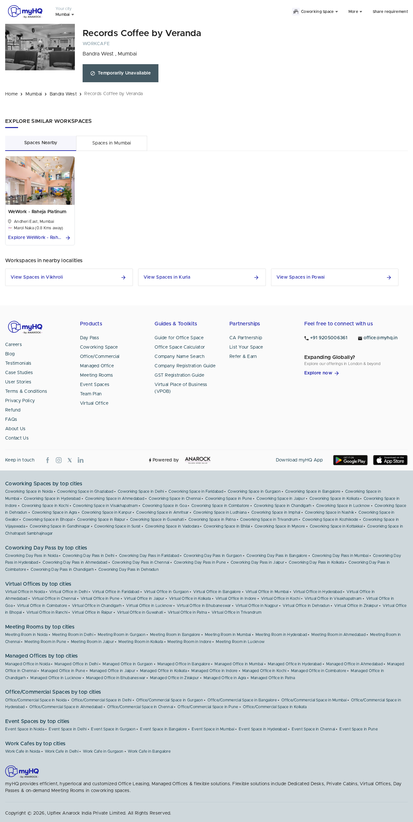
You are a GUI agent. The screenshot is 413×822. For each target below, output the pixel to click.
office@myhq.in (381, 338)
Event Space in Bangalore (163, 729)
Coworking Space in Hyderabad (52, 498)
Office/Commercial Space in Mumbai (314, 700)
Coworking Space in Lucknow (343, 506)
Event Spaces (95, 384)
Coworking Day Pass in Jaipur (257, 562)
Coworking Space (99, 347)
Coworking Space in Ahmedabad (114, 498)
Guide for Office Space (179, 338)
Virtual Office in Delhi (68, 592)
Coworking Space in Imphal (275, 512)
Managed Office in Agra (225, 678)
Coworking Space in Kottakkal (336, 526)
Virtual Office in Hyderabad (317, 592)
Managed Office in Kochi (264, 671)
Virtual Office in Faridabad (115, 592)
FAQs (11, 419)
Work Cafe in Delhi (61, 751)
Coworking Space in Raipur (101, 519)
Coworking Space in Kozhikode (330, 519)
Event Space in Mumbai (213, 729)
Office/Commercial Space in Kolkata (275, 707)
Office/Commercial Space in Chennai (140, 707)
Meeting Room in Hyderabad (281, 635)
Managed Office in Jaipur (112, 671)
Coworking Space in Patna (212, 519)
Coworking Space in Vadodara (172, 526)
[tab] (40, 143)
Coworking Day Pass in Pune (200, 562)
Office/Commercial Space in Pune (207, 707)
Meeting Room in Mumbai (228, 635)
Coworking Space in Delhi (141, 491)
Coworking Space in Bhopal (48, 519)
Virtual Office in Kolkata (190, 598)
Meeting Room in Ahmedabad (338, 635)
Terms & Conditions (26, 391)
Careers (13, 344)
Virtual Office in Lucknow (149, 606)
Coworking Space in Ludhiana (220, 512)
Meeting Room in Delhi (72, 635)
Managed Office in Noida (27, 664)
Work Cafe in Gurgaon (103, 751)
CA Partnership (245, 338)
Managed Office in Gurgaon (128, 664)
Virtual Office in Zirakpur (356, 606)
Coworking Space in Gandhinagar (60, 526)
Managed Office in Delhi (76, 664)
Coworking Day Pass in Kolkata (316, 562)
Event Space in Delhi (67, 729)
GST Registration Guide (179, 375)
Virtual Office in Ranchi (46, 612)
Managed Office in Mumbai (239, 664)
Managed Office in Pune (63, 671)
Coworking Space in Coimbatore (220, 506)
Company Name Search (180, 356)
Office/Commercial (100, 356)
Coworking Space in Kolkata (334, 498)
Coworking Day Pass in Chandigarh (62, 569)
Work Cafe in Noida (22, 751)
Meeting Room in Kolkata (140, 642)
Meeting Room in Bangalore (175, 635)
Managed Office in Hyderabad (295, 664)
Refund (13, 410)
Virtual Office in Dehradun (306, 606)
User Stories (18, 382)
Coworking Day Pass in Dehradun (128, 569)
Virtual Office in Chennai (54, 598)
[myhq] (25, 11)
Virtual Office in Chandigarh (97, 606)
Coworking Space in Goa (164, 506)
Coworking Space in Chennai (175, 498)
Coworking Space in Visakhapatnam (105, 506)
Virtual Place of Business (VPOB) (181, 388)
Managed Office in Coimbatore (318, 671)
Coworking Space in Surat (117, 526)
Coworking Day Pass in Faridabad (149, 556)
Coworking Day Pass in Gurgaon (213, 556)
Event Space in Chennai (313, 729)
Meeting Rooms (96, 375)
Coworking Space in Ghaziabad (85, 491)
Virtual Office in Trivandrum (236, 612)
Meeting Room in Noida (26, 635)
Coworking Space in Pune (228, 498)
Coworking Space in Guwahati (157, 519)
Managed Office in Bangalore (183, 664)
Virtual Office (94, 403)
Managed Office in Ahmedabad (354, 664)
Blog (10, 354)
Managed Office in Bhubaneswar (116, 678)
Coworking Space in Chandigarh (283, 506)
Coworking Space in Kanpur (107, 512)
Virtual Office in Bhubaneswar (204, 606)
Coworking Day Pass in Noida (31, 556)
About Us (15, 429)
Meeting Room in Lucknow (240, 642)
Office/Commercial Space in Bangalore (242, 700)
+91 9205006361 (329, 338)
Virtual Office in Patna (187, 612)
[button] (40, 237)
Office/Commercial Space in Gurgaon (169, 700)
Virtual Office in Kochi (280, 598)
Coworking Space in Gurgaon (254, 491)
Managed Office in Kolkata (163, 671)
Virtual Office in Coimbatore (42, 606)
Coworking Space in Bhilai (227, 526)
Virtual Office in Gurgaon (166, 592)
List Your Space (246, 347)
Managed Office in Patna (273, 678)
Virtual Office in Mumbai (267, 592)
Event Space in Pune (358, 729)
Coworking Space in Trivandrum (269, 519)
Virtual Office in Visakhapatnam (333, 598)
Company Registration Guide (185, 366)
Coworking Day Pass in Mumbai (340, 556)
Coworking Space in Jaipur (281, 498)
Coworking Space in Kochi (45, 506)
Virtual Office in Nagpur (257, 606)
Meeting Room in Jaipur (92, 642)
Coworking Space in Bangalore (312, 491)
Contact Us (17, 438)
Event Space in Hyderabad (263, 729)
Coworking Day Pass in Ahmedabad (75, 562)
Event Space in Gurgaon (113, 729)
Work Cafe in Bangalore (149, 751)
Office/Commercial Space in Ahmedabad (66, 707)
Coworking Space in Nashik (329, 512)
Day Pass (89, 338)
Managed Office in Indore (214, 671)
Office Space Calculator (180, 347)
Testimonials (18, 363)
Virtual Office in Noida (25, 592)
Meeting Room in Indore (189, 642)
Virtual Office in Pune (100, 598)
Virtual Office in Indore (236, 598)
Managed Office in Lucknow (56, 678)
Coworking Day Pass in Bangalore (277, 556)
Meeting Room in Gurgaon (122, 635)
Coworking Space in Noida (29, 491)
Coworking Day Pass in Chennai (140, 562)
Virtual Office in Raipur (92, 612)
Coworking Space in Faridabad (195, 491)
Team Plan (91, 394)
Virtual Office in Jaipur (144, 598)
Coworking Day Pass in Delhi (88, 556)
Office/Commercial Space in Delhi (101, 700)
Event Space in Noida (24, 729)
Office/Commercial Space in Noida (36, 700)
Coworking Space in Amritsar (162, 512)
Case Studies (19, 373)
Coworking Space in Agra (54, 512)
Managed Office (97, 366)
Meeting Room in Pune (45, 642)
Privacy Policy (20, 401)
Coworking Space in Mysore (280, 526)
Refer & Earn (243, 356)
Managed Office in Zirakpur (174, 678)
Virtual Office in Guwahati (140, 612)
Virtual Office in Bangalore (217, 592)
